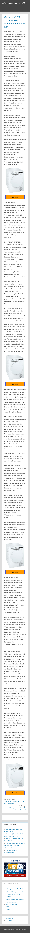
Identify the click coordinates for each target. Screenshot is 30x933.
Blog (7, 906)
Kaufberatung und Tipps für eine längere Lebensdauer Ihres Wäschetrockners (14, 846)
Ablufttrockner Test (11, 904)
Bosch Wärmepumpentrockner (15, 899)
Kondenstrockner (11, 902)
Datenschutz (10, 920)
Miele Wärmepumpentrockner (16, 892)
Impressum (9, 918)
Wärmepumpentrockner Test (14, 3)
